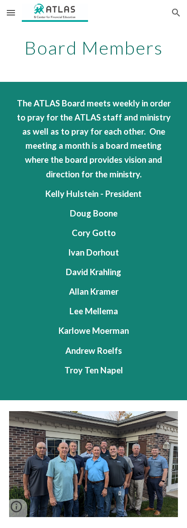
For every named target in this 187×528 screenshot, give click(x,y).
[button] (11, 12)
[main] (93, 47)
